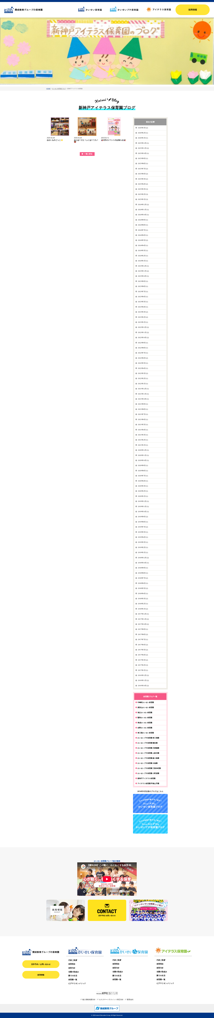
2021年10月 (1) (143, 399)
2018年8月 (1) (143, 573)
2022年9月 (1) (143, 343)
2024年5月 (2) (143, 240)
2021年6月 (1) (143, 419)
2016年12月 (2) (143, 675)
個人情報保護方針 (88, 999)
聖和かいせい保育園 (145, 717)
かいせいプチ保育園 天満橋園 (148, 748)
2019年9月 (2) (143, 517)
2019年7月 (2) (143, 527)
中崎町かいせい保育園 (146, 702)
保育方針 (71, 968)
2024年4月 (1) (143, 245)
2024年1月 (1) (143, 261)
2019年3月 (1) (143, 542)
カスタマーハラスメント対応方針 (111, 999)
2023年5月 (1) (143, 302)
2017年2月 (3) (143, 665)
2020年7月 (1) (143, 476)
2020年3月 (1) (143, 486)
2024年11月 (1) (143, 209)
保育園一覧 (72, 979)
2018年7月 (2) (143, 578)
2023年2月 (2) (143, 317)
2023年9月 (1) (143, 281)
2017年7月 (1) (143, 639)
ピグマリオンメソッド (77, 983)
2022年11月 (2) (143, 332)
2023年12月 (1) (143, 266)
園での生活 (72, 975)
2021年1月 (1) (143, 445)
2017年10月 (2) (143, 624)
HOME (48, 88)
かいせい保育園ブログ (59, 88)
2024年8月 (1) (143, 225)
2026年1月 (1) (143, 138)
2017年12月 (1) (143, 614)
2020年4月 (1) (143, 481)
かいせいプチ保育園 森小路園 (148, 758)
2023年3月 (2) (143, 312)
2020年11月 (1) (143, 455)
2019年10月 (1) (143, 511)
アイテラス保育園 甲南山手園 (148, 783)
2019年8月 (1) (143, 522)
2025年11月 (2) (143, 148)
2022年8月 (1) (143, 348)
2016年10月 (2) (143, 685)
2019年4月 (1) (143, 537)
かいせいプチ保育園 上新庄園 (148, 753)
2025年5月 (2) (143, 179)
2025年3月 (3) (143, 189)
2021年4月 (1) (143, 430)
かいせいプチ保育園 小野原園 (148, 773)
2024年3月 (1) (143, 250)
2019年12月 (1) (143, 501)
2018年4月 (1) (143, 593)
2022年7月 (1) (143, 353)
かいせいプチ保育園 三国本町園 (149, 768)
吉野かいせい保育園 (145, 728)
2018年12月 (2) (143, 558)
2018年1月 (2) (143, 609)
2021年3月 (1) (143, 435)
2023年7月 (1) (143, 291)
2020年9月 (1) (143, 465)
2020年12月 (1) (143, 450)
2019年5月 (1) (143, 532)
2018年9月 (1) (143, 568)
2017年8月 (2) (143, 634)
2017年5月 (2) (143, 650)
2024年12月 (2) (143, 204)
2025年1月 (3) (143, 199)
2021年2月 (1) (143, 440)
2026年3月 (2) (143, 128)
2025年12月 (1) (143, 143)
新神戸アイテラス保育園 (146, 778)
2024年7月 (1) (143, 230)
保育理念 (71, 964)
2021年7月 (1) (143, 414)
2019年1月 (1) (143, 552)
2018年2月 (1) (143, 604)
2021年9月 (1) (143, 404)
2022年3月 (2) (143, 373)
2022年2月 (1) (143, 378)
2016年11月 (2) (143, 680)
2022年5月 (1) (143, 363)
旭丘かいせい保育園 (145, 712)
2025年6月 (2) (143, 174)
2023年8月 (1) (143, 286)
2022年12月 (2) (143, 327)
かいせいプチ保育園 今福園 (148, 763)
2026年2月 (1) (143, 133)
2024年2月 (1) (143, 256)
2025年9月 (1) (143, 158)
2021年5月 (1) (143, 424)
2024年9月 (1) (143, 220)
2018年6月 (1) (143, 583)
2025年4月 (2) (143, 184)
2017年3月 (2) (143, 660)
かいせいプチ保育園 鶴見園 (148, 743)
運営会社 (130, 999)
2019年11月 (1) (143, 506)
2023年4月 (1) (143, 307)
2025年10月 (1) (143, 153)
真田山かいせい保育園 (146, 707)
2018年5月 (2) (143, 588)
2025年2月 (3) (143, 194)
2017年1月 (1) (143, 670)
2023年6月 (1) (143, 297)
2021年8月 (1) (143, 409)
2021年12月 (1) (143, 389)
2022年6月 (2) (143, 358)
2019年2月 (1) (143, 547)
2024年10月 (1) (143, 215)
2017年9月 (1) (143, 629)
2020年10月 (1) (143, 460)
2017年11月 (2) (143, 619)
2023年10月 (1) (143, 276)
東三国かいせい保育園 (146, 733)
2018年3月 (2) (143, 598)
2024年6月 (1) (143, 235)
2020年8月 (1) (143, 471)
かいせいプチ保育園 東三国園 (148, 738)
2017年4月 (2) (143, 655)
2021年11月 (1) (143, 394)
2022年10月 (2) (143, 337)
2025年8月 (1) (143, 163)
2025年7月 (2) (143, 169)
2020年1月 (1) (143, 496)
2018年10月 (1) (143, 563)
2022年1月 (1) (143, 384)
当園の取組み (73, 972)
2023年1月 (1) (143, 322)
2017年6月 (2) (143, 645)
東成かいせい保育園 (145, 722)
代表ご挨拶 (72, 960)
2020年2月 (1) (143, 491)
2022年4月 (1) (143, 368)
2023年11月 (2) (143, 271)
